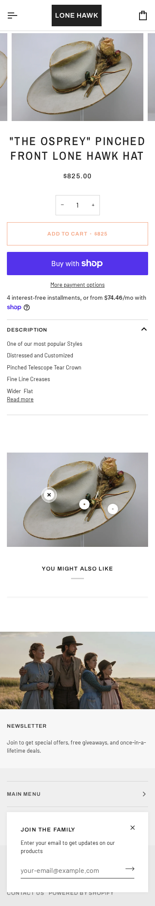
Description (27, 330)
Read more (20, 399)
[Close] (136, 827)
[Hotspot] (49, 495)
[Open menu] (20, 15)
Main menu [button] (24, 794)
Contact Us (25, 893)
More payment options (77, 284)
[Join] (127, 869)
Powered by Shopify (81, 893)
